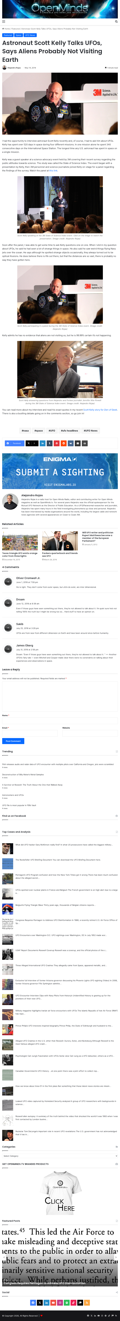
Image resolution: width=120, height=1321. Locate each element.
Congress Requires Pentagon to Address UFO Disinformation (43, 920)
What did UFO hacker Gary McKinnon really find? (38, 845)
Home (7, 29)
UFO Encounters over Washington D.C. (33, 935)
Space (18, 35)
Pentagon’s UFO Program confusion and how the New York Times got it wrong (52, 875)
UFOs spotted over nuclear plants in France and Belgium (41, 890)
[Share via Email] (78, 443)
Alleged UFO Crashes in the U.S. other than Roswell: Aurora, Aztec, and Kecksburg (54, 1041)
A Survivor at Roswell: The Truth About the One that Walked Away (32, 785)
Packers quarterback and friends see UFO (60, 554)
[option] (60, 1257)
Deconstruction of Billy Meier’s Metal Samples (23, 774)
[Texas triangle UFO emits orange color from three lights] (20, 540)
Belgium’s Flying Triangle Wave (29, 905)
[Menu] (3, 21)
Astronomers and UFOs (13, 795)
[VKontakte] (71, 443)
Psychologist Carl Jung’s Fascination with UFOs (37, 1056)
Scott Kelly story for (100, 409)
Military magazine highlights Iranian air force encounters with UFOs (46, 1010)
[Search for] (116, 21)
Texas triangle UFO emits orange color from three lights (19, 554)
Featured (16, 29)
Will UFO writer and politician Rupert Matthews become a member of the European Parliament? (97, 536)
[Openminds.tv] (60, 9)
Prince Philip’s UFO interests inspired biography (37, 1026)
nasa (26, 430)
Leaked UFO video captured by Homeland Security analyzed (43, 1101)
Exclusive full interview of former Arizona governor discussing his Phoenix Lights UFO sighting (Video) (62, 980)
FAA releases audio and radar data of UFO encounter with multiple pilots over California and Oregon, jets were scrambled (58, 764)
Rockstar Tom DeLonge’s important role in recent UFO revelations (45, 1131)
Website (66, 728)
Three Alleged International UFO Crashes (34, 965)
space (39, 430)
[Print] (85, 443)
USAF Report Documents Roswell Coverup (35, 950)
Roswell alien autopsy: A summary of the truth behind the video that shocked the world (56, 1116)
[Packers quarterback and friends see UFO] (60, 540)
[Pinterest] (57, 443)
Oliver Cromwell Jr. (28, 578)
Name (5, 715)
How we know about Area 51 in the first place (37, 1086)
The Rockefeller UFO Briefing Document (34, 860)
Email (5, 728)
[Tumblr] (50, 443)
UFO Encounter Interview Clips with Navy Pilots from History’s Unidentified (50, 995)
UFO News (30, 35)
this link (53, 170)
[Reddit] (64, 443)
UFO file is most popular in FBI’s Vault (19, 805)
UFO (52, 430)
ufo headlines (70, 430)
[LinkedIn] (43, 443)
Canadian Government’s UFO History (32, 1071)
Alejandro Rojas (14, 68)
